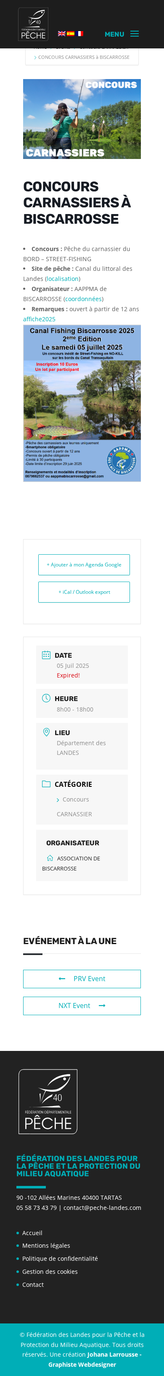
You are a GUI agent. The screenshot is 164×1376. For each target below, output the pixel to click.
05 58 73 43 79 (36, 1208)
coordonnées (83, 299)
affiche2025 (39, 319)
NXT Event (74, 1005)
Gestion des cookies (50, 1271)
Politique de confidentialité (60, 1258)
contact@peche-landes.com (102, 1208)
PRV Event (90, 978)
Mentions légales (46, 1245)
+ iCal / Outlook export (84, 591)
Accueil (32, 1233)
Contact (33, 1285)
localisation (63, 279)
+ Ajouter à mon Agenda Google (84, 564)
